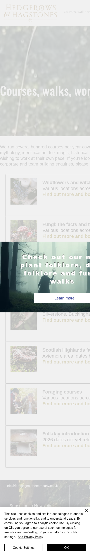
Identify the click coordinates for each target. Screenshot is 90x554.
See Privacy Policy (30, 536)
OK (66, 547)
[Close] (84, 513)
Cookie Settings (24, 547)
